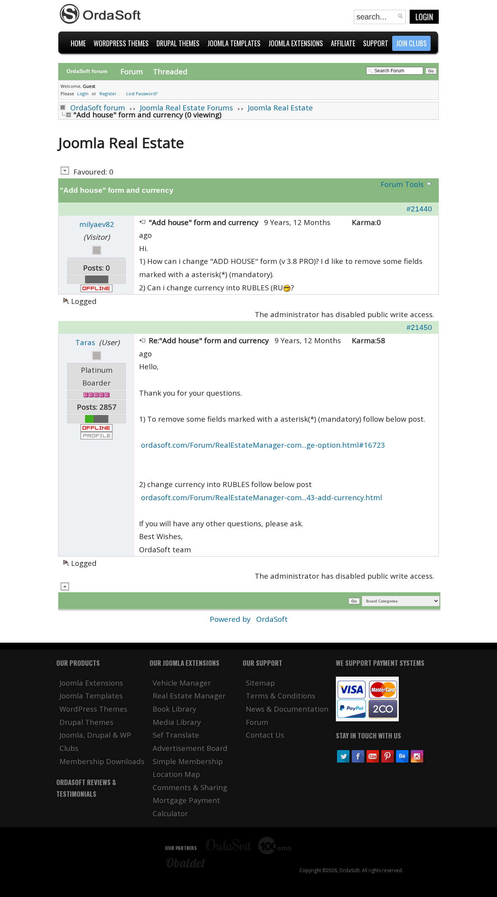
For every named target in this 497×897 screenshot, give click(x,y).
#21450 (419, 327)
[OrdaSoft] (101, 14)
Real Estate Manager (189, 695)
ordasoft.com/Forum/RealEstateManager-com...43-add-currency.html (261, 497)
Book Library (174, 709)
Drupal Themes (86, 722)
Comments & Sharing (190, 787)
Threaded (170, 71)
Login (424, 17)
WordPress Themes (93, 709)
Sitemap (260, 683)
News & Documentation (287, 709)
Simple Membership (188, 761)
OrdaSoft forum (97, 107)
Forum (131, 71)
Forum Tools (402, 184)
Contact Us (265, 735)
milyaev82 (96, 224)
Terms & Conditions (280, 695)
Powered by (231, 619)
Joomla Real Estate (280, 107)
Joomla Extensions (91, 683)
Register (107, 93)
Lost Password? (141, 93)
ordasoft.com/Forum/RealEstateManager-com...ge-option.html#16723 (263, 445)
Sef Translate (176, 735)
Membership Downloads (101, 761)
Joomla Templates (91, 695)
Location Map (176, 774)
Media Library (177, 722)
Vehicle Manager (182, 683)
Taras (85, 342)
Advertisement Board (190, 748)
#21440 (419, 209)
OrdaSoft (272, 619)
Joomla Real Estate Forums (186, 107)
